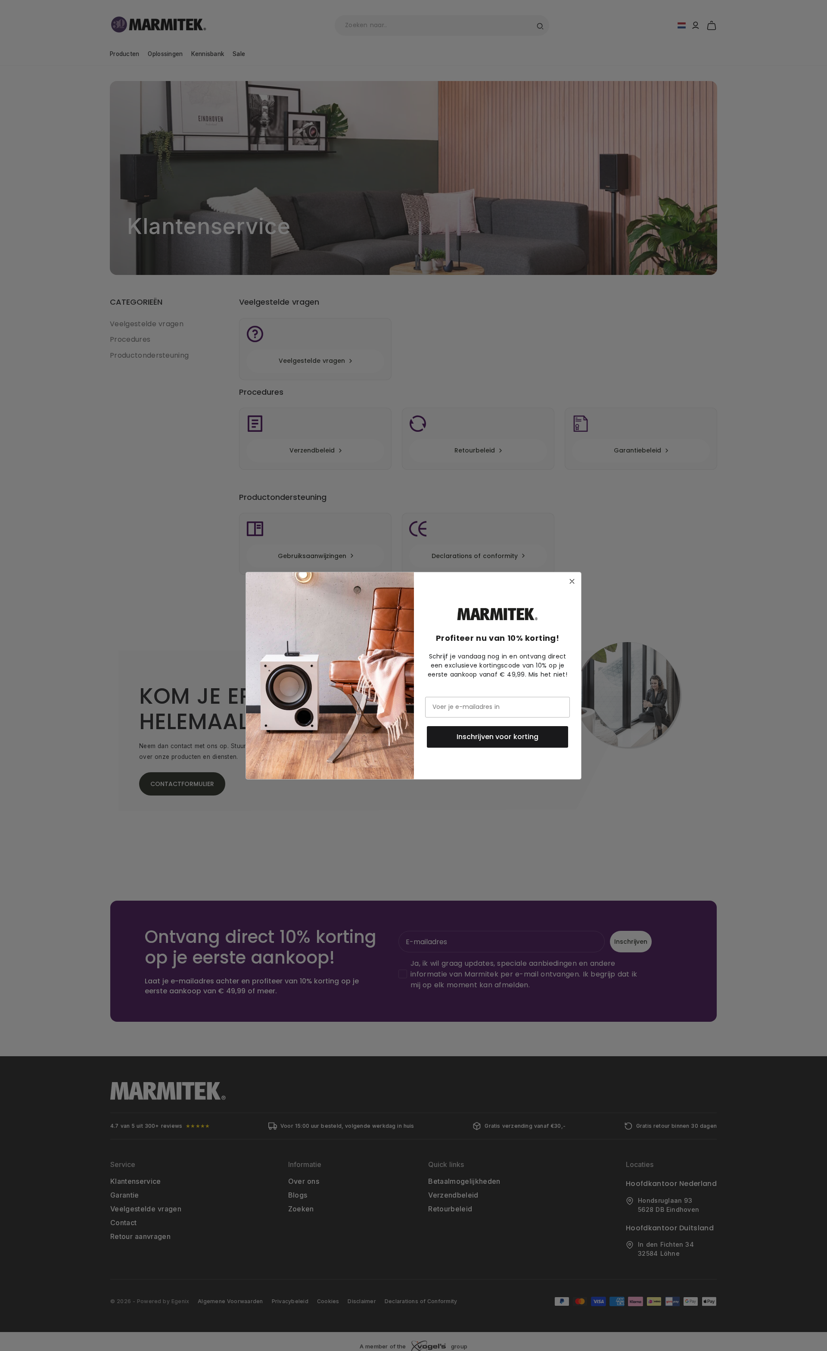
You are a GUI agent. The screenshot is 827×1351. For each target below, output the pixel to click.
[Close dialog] (572, 581)
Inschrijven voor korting (498, 737)
